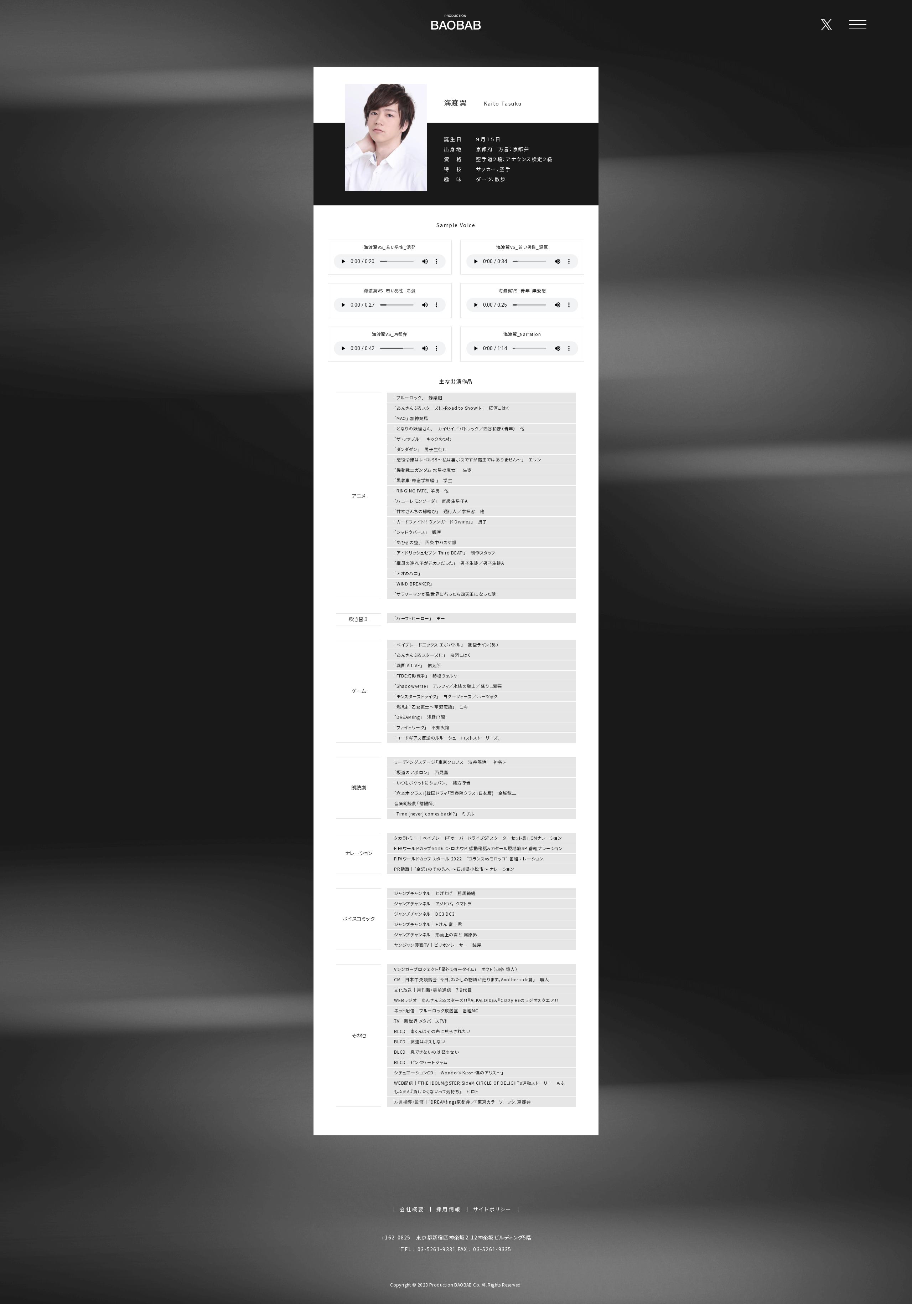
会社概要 (412, 1209)
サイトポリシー (492, 1209)
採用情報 (448, 1209)
